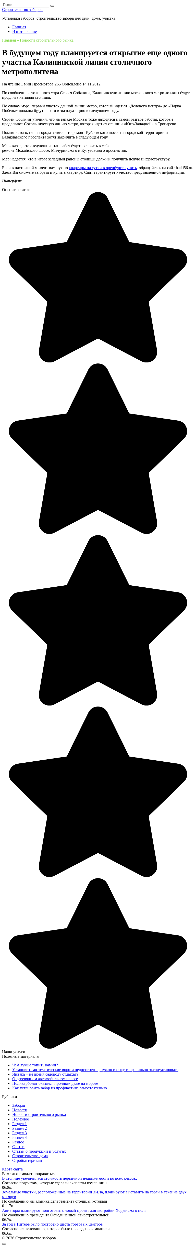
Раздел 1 (19, 1124)
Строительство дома (30, 1156)
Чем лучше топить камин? (35, 1065)
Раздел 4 (19, 1137)
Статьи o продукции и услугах (39, 1151)
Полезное (20, 1119)
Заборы (18, 1105)
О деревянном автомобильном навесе (45, 1079)
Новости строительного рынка (39, 1114)
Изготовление (24, 31)
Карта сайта (12, 1169)
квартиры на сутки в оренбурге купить (103, 168)
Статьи (18, 1146)
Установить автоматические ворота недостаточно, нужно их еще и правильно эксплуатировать (95, 1069)
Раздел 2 (19, 1128)
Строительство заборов (22, 9)
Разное (18, 1142)
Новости (19, 1110)
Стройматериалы (27, 1160)
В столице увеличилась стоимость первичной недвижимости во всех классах (69, 1178)
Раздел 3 (19, 1133)
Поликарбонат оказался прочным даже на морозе (55, 1083)
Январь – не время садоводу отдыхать (45, 1074)
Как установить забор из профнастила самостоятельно (59, 1088)
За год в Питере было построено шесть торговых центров (52, 1224)
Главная (19, 27)
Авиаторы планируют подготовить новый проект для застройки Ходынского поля (74, 1210)
